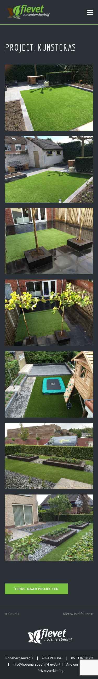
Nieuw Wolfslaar (76, 614)
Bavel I (13, 614)
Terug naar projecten (36, 589)
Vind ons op (75, 664)
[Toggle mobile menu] (90, 12)
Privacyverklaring (51, 670)
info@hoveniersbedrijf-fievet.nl (36, 664)
